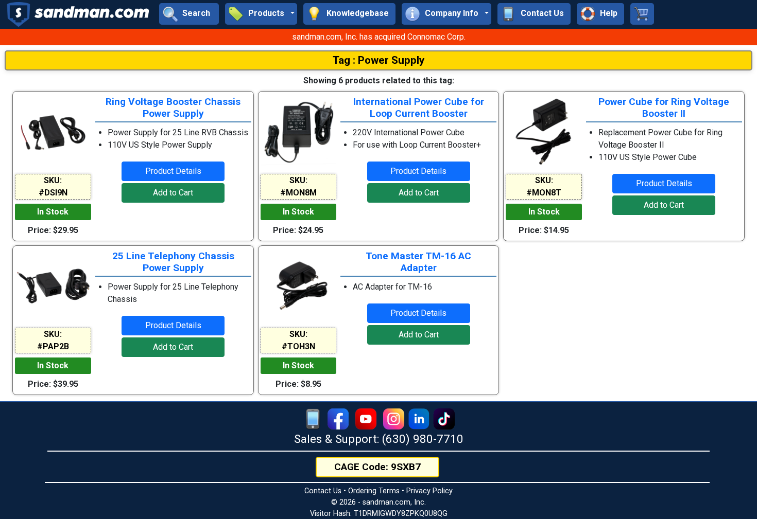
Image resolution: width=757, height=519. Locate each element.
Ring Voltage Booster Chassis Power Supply (173, 107)
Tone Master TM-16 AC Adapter (418, 262)
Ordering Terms (374, 491)
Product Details (173, 171)
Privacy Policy (429, 491)
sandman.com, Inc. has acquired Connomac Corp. (379, 37)
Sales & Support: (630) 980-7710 (378, 438)
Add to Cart (173, 193)
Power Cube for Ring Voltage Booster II (663, 107)
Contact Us (322, 491)
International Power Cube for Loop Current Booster (418, 107)
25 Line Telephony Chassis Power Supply (173, 262)
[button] (261, 14)
